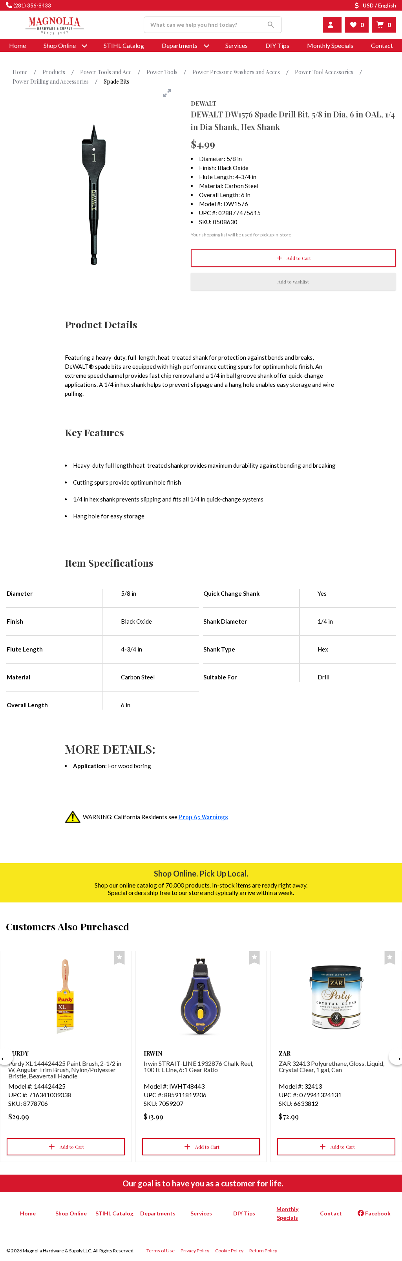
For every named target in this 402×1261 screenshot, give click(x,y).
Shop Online (71, 1213)
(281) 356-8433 (32, 5)
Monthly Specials (330, 45)
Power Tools (161, 72)
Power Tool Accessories (324, 72)
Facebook (377, 1213)
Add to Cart (299, 258)
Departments (179, 45)
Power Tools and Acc (106, 72)
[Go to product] (66, 996)
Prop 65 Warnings (203, 817)
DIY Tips (277, 45)
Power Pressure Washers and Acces (236, 72)
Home (17, 45)
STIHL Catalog (124, 45)
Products (53, 72)
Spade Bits (116, 81)
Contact (382, 45)
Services (236, 45)
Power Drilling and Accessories (51, 81)
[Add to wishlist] (119, 958)
